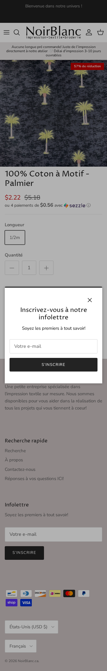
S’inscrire (53, 364)
